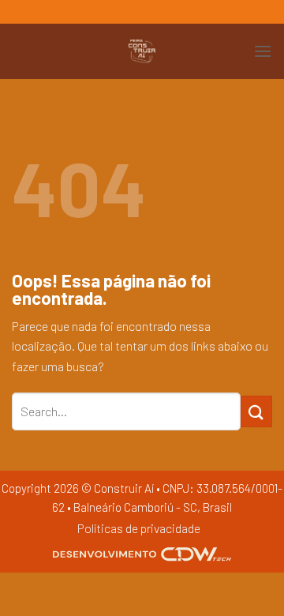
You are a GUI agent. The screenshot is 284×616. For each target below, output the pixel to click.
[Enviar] (256, 411)
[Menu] (262, 51)
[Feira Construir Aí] (142, 51)
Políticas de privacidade (138, 527)
